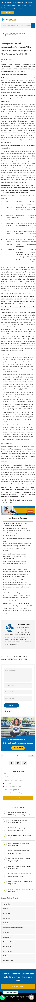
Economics (6, 913)
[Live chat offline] (31, 997)
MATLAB (5, 956)
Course (9, 59)
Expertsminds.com (15, 996)
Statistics (6, 923)
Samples (25, 997)
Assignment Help (10, 777)
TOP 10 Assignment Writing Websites (19, 815)
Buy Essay (8, 783)
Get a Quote (7, 12)
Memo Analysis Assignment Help (13, 580)
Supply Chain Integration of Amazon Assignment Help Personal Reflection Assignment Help (14, 556)
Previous (4, 62)
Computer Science (9, 942)
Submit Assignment (19, 33)
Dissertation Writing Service (13, 786)
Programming (7, 951)
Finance (5, 909)
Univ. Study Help (18, 997)
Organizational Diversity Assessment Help (16, 603)
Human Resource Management (13, 927)
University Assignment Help (13, 793)
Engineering (7, 946)
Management (7, 918)
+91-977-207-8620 (11, 35)
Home (6, 33)
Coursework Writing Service (13, 780)
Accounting (6, 904)
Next (14, 62)
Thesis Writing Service (12, 790)
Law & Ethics (7, 937)
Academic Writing (8, 960)
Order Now (18, 798)
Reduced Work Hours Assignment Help (15, 569)
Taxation (6, 932)
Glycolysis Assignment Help (11, 593)
